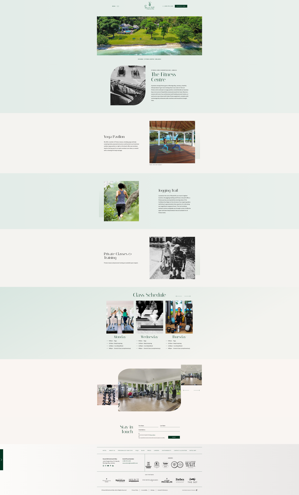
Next (187, 296)
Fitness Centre (149, 59)
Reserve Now (180, 6)
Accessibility (144, 490)
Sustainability (166, 450)
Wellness (158, 59)
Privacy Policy (152, 435)
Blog (143, 450)
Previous (179, 296)
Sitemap (152, 490)
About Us (112, 450)
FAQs (137, 450)
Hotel (105, 450)
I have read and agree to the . (147, 435)
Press (149, 450)
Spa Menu (140, 59)
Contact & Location (180, 450)
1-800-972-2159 (168, 6)
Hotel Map (193, 450)
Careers (156, 450)
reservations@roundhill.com (130, 463)
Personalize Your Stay (125, 450)
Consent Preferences (163, 490)
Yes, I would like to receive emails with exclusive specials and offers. (152, 437)
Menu (114, 6)
